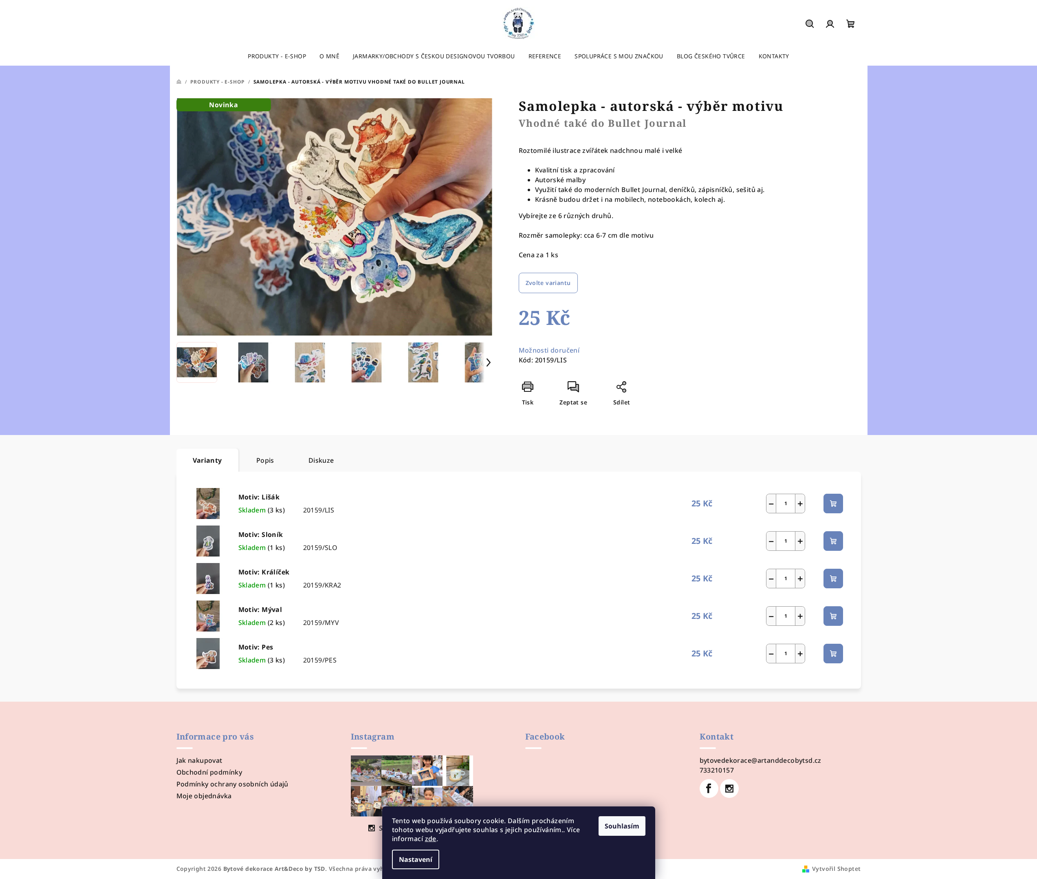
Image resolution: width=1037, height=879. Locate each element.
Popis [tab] (265, 460)
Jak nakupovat (199, 760)
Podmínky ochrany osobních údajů (232, 784)
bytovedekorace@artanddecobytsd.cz (760, 760)
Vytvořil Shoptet (836, 868)
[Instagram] (729, 788)
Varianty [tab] (207, 460)
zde (430, 838)
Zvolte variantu (548, 283)
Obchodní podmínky (209, 772)
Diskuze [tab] (321, 460)
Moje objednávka (204, 795)
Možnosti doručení (549, 350)
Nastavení (415, 859)
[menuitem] (277, 56)
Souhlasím (622, 826)
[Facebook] (709, 788)
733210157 (717, 770)
